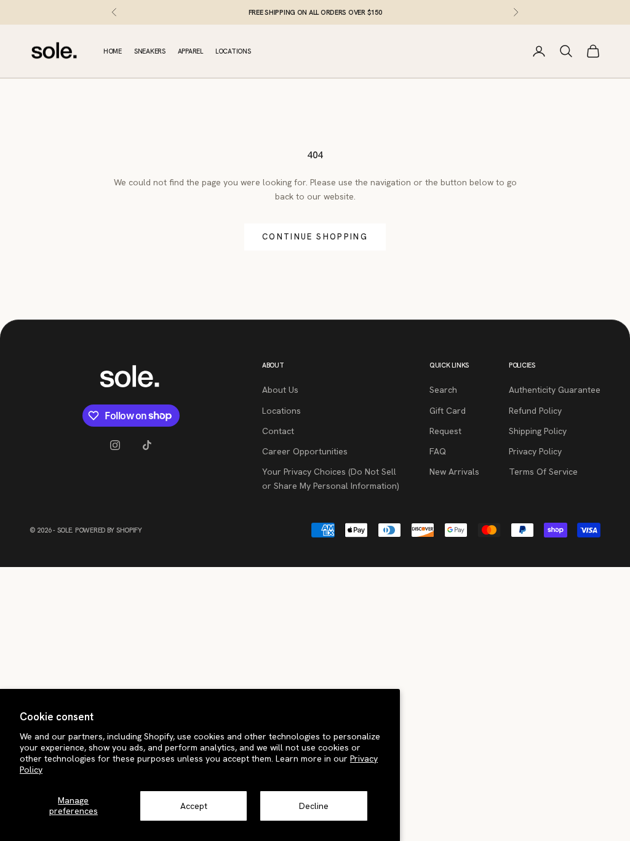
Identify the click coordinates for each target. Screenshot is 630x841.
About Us (280, 389)
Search (443, 389)
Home (112, 51)
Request (445, 431)
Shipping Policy (538, 431)
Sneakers (149, 51)
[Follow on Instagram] (115, 445)
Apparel (190, 51)
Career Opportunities (305, 451)
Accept (193, 805)
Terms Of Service (543, 471)
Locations (233, 51)
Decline (314, 805)
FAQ (437, 451)
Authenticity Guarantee (554, 389)
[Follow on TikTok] (147, 445)
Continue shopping (315, 236)
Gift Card (447, 410)
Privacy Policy (535, 451)
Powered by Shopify (108, 530)
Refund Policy (535, 410)
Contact (278, 431)
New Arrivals (454, 471)
